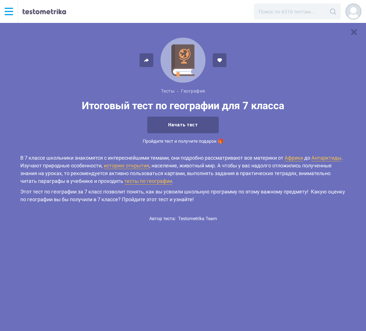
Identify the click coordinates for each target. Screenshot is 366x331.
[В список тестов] (354, 32)
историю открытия (126, 165)
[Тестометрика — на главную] (44, 11)
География (193, 91)
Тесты (168, 91)
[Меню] (9, 11)
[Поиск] (332, 11)
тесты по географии (148, 181)
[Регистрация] (353, 11)
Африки (294, 158)
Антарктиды (326, 158)
